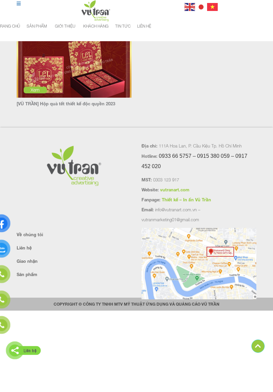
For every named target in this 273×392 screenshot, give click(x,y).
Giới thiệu (65, 26)
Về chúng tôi (30, 234)
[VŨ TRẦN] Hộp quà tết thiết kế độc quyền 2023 (66, 103)
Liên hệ (144, 26)
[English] (190, 6)
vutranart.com (174, 189)
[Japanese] (201, 6)
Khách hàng (96, 26)
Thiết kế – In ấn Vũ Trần (186, 199)
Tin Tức (123, 26)
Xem (35, 90)
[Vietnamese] (212, 6)
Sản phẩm (37, 26)
